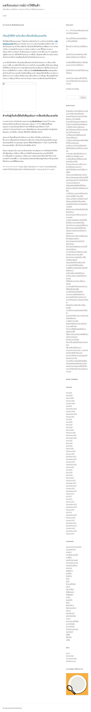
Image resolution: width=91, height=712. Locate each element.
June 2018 (69, 470)
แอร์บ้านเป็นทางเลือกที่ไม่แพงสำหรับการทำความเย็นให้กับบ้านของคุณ (76, 275)
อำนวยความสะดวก (72, 629)
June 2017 (69, 499)
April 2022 (69, 446)
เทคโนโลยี (69, 632)
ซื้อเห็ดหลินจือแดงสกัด (15, 169)
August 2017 (70, 494)
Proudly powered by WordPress (12, 708)
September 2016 (71, 507)
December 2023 (71, 435)
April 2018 (69, 475)
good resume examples (73, 547)
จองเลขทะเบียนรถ (71, 565)
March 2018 (70, 478)
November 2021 (71, 459)
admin (52, 169)
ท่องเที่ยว (69, 573)
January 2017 (70, 502)
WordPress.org (71, 661)
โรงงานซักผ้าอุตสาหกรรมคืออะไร (76, 122)
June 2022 (69, 440)
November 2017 (71, 486)
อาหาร (68, 619)
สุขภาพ (68, 611)
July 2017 (69, 496)
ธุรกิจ (67, 581)
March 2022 (70, 448)
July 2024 (69, 419)
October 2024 (70, 411)
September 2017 (71, 491)
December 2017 (71, 483)
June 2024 (69, 422)
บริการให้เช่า (70, 589)
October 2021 (70, 462)
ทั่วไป (67, 579)
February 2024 (70, 433)
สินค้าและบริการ (71, 608)
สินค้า (26, 167)
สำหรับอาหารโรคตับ (72, 89)
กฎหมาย (69, 552)
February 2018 (70, 480)
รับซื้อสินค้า (69, 595)
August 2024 (70, 417)
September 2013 (71, 531)
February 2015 (70, 518)
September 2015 (71, 515)
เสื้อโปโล (69, 637)
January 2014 (70, 520)
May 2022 (69, 443)
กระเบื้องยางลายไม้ (72, 555)
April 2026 (69, 395)
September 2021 (71, 464)
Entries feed (70, 656)
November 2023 (71, 438)
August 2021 (70, 467)
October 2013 (70, 528)
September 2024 (71, 414)
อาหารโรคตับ (70, 624)
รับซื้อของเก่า (70, 592)
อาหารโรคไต (70, 627)
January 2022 (70, 454)
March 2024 (70, 430)
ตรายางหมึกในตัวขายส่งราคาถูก (76, 297)
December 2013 (71, 523)
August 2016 (70, 510)
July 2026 (69, 393)
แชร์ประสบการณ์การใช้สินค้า (21, 5)
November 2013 (71, 526)
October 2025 (70, 403)
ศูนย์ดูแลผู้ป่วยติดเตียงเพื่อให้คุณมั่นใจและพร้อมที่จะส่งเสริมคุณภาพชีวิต (77, 188)
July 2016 (69, 512)
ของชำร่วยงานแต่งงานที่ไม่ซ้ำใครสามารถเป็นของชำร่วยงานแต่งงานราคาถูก (77, 80)
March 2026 (70, 398)
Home (5, 16)
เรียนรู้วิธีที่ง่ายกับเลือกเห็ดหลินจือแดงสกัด (24, 35)
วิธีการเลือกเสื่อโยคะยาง (73, 347)
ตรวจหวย (69, 568)
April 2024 (69, 427)
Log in (68, 653)
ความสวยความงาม (72, 563)
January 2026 (70, 401)
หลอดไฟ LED (70, 613)
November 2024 (71, 409)
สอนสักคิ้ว (69, 600)
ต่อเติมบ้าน (69, 571)
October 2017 (70, 488)
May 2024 (69, 425)
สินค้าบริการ (32, 167)
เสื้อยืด (68, 634)
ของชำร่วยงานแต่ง (72, 560)
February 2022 (70, 451)
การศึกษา (69, 557)
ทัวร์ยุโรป (69, 576)
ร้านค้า (21, 167)
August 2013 (70, 533)
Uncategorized (71, 549)
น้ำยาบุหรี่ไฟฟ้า (71, 584)
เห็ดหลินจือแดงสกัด (29, 169)
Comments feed (71, 658)
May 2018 (69, 472)
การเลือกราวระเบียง (72, 321)
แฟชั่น (68, 640)
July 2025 (69, 406)
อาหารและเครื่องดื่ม (72, 621)
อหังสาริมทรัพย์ (71, 616)
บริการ (68, 587)
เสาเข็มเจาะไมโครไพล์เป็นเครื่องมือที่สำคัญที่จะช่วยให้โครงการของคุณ (77, 148)
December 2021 (71, 456)
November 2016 (71, 504)
